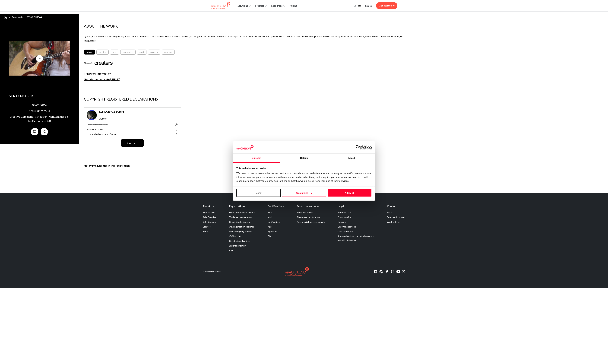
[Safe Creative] (220, 6)
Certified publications (239, 241)
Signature (272, 231)
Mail (270, 217)
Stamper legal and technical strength (356, 236)
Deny (258, 193)
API (231, 250)
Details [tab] (304, 157)
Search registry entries (240, 231)
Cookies (342, 222)
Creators (207, 226)
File (269, 236)
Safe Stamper (209, 222)
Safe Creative (209, 217)
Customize (302, 193)
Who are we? (209, 212)
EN (359, 5)
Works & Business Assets (242, 212)
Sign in (368, 5)
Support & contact (396, 217)
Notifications (274, 222)
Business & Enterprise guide (311, 222)
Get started (385, 5)
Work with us (393, 222)
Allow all (349, 193)
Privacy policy (344, 217)
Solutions (243, 5)
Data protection (345, 231)
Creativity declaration (239, 222)
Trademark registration (240, 217)
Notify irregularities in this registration (107, 165)
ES (355, 5)
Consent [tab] (256, 157)
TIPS (205, 231)
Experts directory (237, 245)
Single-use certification (308, 217)
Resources (276, 5)
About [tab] (351, 157)
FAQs (390, 212)
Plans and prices (305, 212)
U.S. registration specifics (241, 226)
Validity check (236, 236)
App (270, 226)
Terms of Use (344, 212)
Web (270, 212)
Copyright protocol (347, 226)
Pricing (293, 5)
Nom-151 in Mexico (347, 240)
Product (259, 5)
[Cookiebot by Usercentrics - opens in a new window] (358, 147)
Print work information (97, 73)
